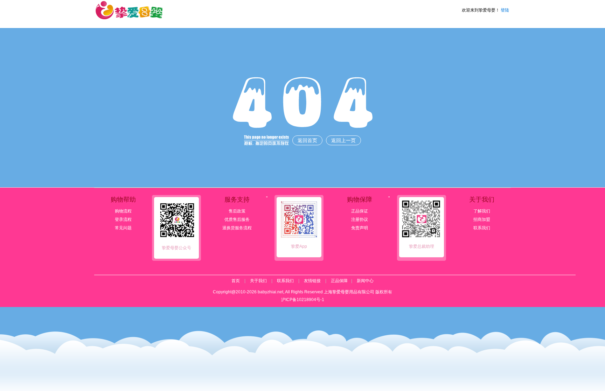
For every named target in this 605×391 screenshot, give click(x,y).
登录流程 (123, 219)
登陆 (505, 10)
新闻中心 (365, 280)
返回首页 (307, 140)
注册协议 (359, 219)
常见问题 (123, 227)
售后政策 (237, 211)
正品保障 (339, 280)
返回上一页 (343, 140)
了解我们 (481, 211)
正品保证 (359, 211)
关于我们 (258, 280)
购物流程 (123, 211)
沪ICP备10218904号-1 (302, 299)
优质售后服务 (237, 219)
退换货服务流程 (237, 227)
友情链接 (312, 280)
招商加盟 (481, 219)
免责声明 (359, 227)
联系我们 (481, 227)
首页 (235, 280)
